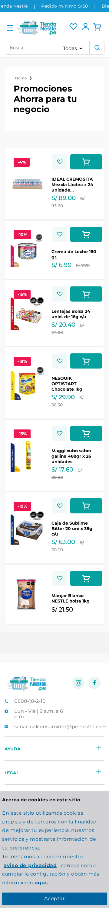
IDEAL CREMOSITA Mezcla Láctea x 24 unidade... (72, 184)
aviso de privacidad (30, 865)
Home (21, 78)
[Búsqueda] (96, 48)
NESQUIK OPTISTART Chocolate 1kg (66, 384)
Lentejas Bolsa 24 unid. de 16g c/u (70, 314)
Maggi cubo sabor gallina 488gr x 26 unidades (71, 456)
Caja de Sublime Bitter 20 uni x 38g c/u (71, 528)
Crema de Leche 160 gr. (73, 254)
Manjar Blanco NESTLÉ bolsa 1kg (70, 598)
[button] (10, 28)
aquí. (41, 883)
